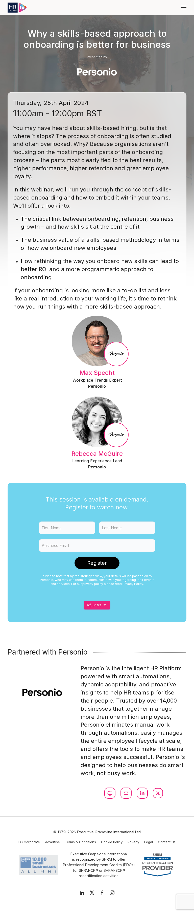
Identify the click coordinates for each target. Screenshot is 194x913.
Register (97, 563)
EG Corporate (29, 842)
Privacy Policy (133, 584)
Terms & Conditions (80, 842)
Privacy (133, 842)
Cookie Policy (112, 842)
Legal (148, 842)
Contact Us (167, 842)
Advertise (52, 842)
